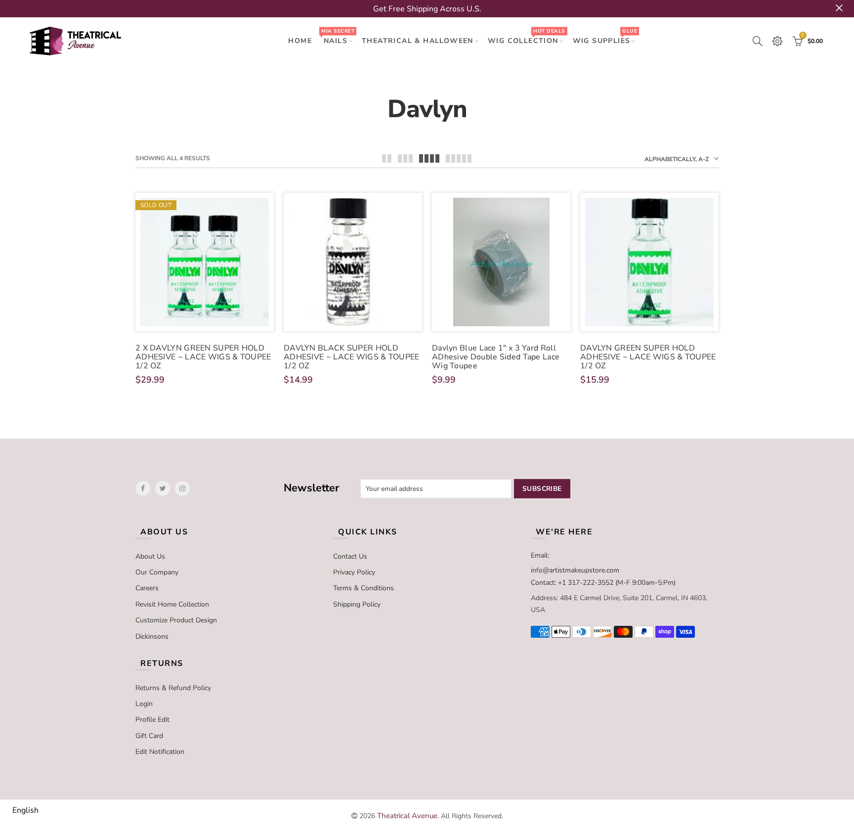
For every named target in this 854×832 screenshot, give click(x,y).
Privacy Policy (354, 572)
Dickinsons (152, 636)
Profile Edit (152, 719)
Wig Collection (526, 36)
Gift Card (149, 736)
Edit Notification (159, 751)
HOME (300, 40)
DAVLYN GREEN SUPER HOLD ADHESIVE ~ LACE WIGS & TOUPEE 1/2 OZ (648, 357)
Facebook (142, 488)
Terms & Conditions (363, 588)
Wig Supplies (605, 36)
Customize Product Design (176, 620)
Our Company (156, 572)
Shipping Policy (357, 604)
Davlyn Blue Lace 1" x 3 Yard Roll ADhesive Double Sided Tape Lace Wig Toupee (495, 357)
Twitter (162, 488)
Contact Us (350, 556)
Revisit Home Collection (172, 604)
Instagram (182, 488)
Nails (337, 36)
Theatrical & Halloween (417, 40)
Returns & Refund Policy (173, 688)
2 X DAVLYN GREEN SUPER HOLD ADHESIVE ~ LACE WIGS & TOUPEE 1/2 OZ (203, 357)
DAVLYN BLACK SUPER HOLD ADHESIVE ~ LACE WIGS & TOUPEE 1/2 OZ (352, 357)
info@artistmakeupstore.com (575, 570)
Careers (147, 588)
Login (144, 703)
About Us (150, 556)
